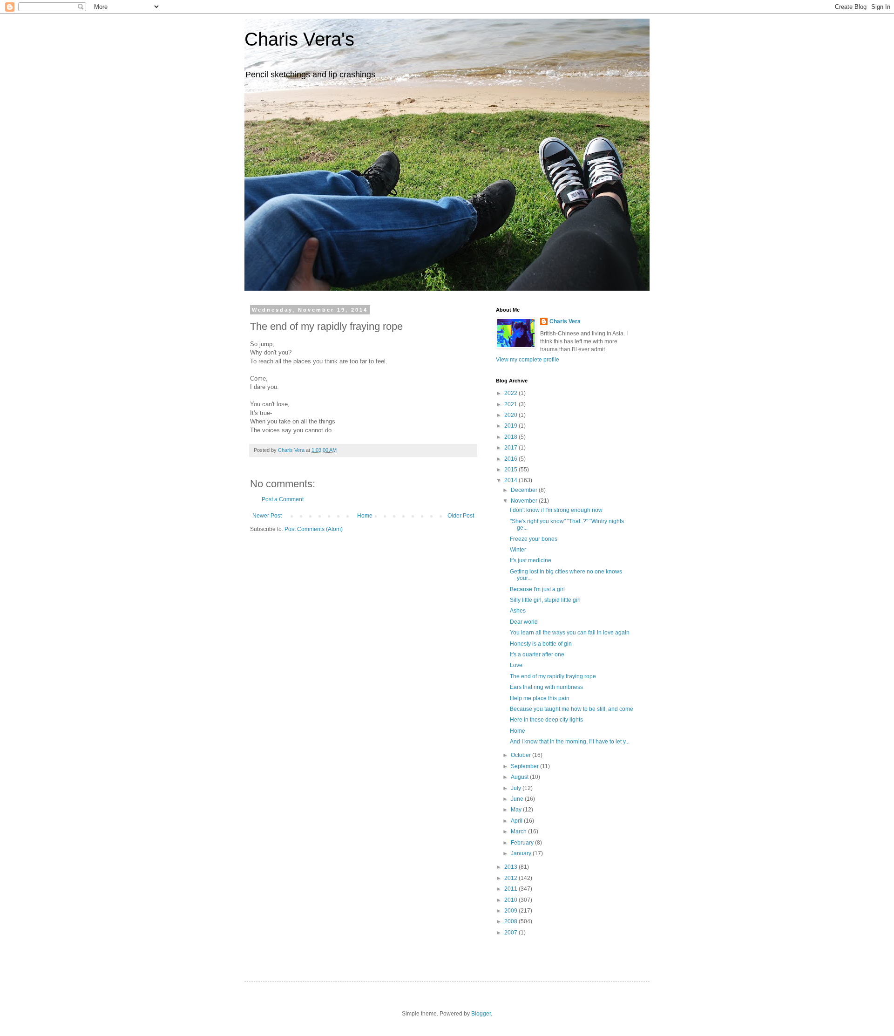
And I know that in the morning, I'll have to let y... (570, 741)
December (525, 490)
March (519, 831)
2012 (511, 878)
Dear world (524, 622)
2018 (511, 437)
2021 (511, 404)
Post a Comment (283, 499)
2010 (511, 900)
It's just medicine (530, 560)
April (517, 821)
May (517, 809)
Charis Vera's (299, 39)
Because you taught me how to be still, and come (571, 709)
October (521, 755)
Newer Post (267, 515)
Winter (518, 549)
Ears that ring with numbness (546, 687)
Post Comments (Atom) (313, 529)
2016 (511, 459)
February (523, 842)
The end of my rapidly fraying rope (553, 676)
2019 (511, 426)
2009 (511, 910)
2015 (511, 469)
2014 (511, 480)
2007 (511, 932)
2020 (511, 415)
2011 (511, 889)
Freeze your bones (533, 539)
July (516, 788)
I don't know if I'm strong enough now (556, 510)
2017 (511, 447)
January (522, 853)
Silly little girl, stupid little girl (545, 600)
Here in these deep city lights (546, 719)
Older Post (460, 515)
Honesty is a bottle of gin (541, 644)
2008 (511, 921)
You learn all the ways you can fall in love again (570, 632)
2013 (511, 867)
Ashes (518, 610)
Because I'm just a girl (537, 589)
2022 (511, 393)
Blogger (481, 1013)
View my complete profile (527, 359)
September (525, 766)
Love (516, 665)
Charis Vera (565, 321)
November (525, 501)
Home (364, 515)
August (520, 777)
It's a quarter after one (537, 654)
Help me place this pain (539, 698)
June (518, 799)
